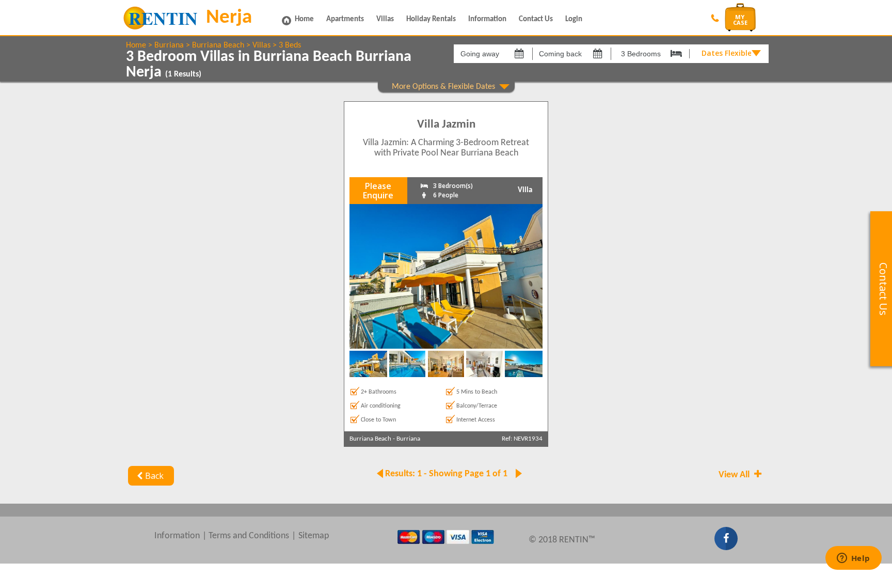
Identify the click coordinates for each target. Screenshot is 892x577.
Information (487, 19)
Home (304, 19)
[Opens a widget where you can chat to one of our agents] (853, 559)
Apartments (345, 19)
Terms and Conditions (249, 536)
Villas (385, 19)
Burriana (169, 45)
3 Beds (290, 45)
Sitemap (313, 536)
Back (154, 475)
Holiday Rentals (431, 19)
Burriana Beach (218, 45)
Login (573, 19)
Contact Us (536, 19)
